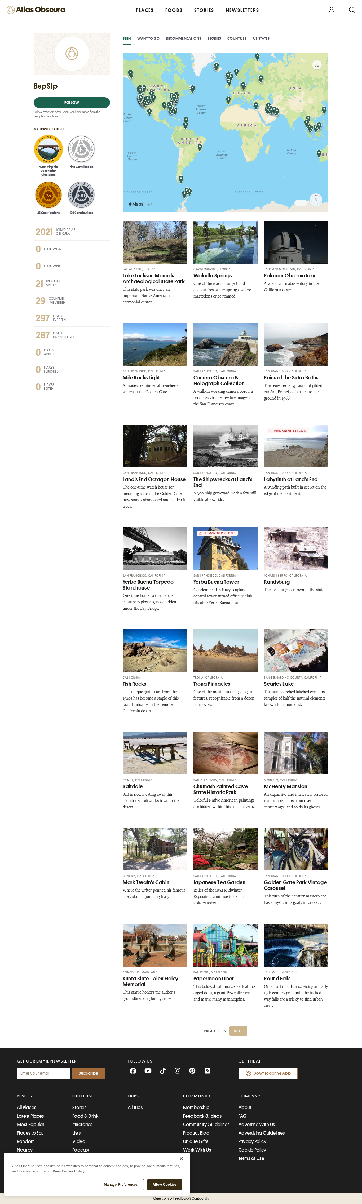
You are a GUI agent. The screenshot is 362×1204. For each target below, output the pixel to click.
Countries (236, 38)
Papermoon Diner (213, 978)
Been (127, 38)
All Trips (135, 1107)
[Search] (352, 10)
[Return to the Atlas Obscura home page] (37, 10)
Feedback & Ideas (202, 1116)
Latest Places (30, 1116)
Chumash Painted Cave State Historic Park (220, 789)
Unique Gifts (195, 1141)
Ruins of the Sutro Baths (291, 377)
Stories (214, 38)
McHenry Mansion (285, 786)
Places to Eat (30, 1133)
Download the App (272, 1073)
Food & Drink (85, 1116)
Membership (196, 1107)
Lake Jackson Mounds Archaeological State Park (154, 278)
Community (197, 1096)
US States (261, 38)
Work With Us (197, 1150)
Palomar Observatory (289, 275)
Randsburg (277, 582)
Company (250, 1096)
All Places (26, 1107)
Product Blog (196, 1133)
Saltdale (133, 786)
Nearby (25, 1150)
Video (78, 1141)
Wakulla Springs (212, 275)
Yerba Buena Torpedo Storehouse (148, 585)
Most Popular (30, 1124)
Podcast (80, 1150)
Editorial (83, 1096)
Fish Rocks (134, 684)
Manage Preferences (121, 1185)
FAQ (243, 1116)
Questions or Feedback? (181, 1198)
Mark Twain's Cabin (146, 882)
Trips (133, 1096)
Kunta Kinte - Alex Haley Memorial (151, 981)
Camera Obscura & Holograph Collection (219, 380)
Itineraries (82, 1124)
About (245, 1107)
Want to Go (148, 38)
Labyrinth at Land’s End (291, 479)
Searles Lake (279, 684)
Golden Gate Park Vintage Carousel (295, 885)
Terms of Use (251, 1158)
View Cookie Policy (69, 1171)
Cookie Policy (252, 1150)
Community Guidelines (206, 1124)
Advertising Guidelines (262, 1133)
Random (26, 1141)
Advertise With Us (257, 1124)
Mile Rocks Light (141, 377)
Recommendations (183, 38)
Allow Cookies (165, 1185)
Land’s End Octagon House (154, 479)
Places (24, 1096)
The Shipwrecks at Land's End (223, 482)
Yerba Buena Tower (216, 582)
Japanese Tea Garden (219, 882)
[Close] (181, 1159)
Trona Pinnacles (211, 684)
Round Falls (277, 978)
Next (238, 1031)
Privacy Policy (252, 1141)
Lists (76, 1133)
